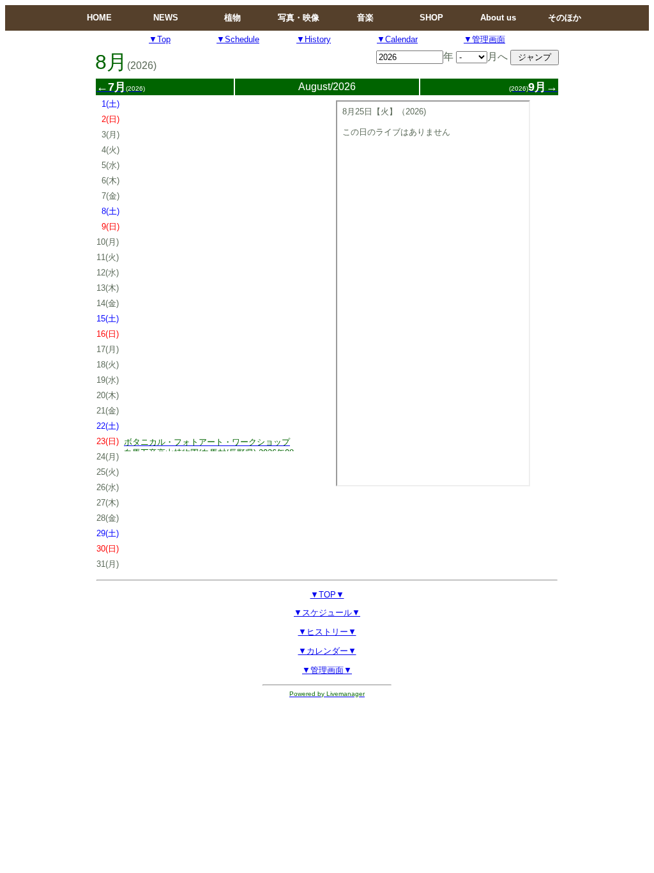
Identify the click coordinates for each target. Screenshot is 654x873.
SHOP (431, 17)
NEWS (165, 17)
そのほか (564, 17)
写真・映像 (298, 17)
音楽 (365, 17)
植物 (232, 17)
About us (498, 17)
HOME (99, 17)
